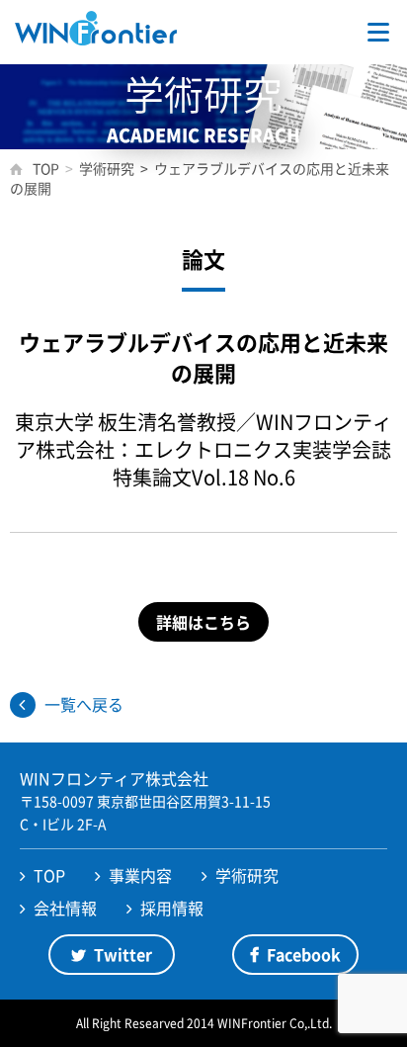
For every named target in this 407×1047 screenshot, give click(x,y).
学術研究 (247, 875)
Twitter (123, 954)
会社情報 (65, 907)
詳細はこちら (203, 622)
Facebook (304, 954)
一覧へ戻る (83, 704)
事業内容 (140, 875)
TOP (49, 875)
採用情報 (172, 907)
